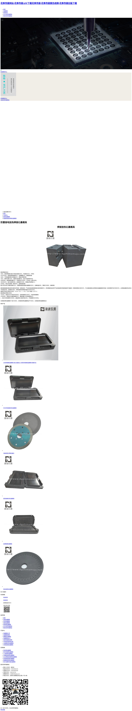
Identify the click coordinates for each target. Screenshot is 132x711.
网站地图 (3, 709)
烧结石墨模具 (6, 622)
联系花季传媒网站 (7, 16)
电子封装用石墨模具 (8, 652)
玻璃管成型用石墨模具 (8, 660)
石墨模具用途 (6, 635)
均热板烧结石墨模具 (8, 644)
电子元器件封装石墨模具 (9, 661)
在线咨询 (5, 597)
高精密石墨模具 (7, 636)
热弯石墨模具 (6, 621)
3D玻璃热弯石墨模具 (8, 643)
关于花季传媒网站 (7, 14)
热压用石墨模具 (7, 650)
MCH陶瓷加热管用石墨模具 (10, 656)
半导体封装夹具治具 (8, 641)
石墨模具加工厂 (7, 638)
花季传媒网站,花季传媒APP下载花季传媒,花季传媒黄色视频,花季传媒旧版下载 (39, 3)
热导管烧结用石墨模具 (8, 658)
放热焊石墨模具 (7, 624)
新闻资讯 (5, 12)
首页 (4, 9)
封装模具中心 (4, 71)
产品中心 (5, 215)
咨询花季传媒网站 (5, 100)
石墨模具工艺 (6, 633)
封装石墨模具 (6, 619)
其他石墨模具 (6, 216)
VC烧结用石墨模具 (8, 653)
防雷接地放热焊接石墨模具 (9, 218)
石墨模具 (5, 11)
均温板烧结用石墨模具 (8, 655)
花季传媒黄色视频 (7, 639)
